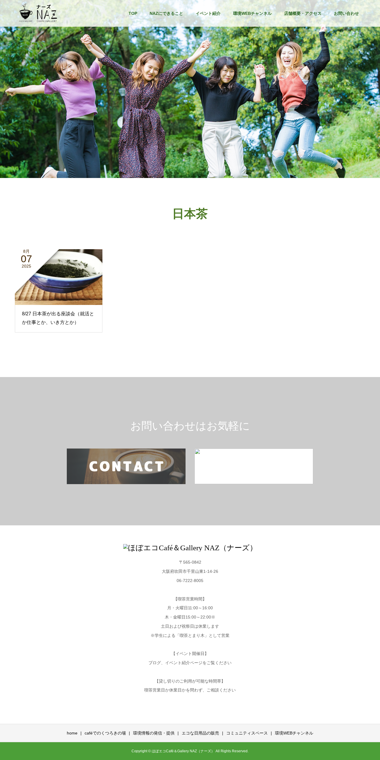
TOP (133, 13)
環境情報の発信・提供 (154, 733)
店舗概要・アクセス (303, 13)
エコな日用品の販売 (200, 733)
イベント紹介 (208, 13)
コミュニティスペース (247, 733)
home (72, 733)
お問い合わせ (346, 13)
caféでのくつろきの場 (105, 733)
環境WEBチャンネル (252, 13)
